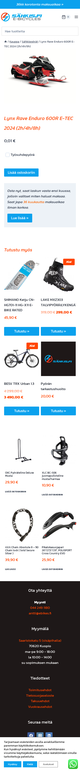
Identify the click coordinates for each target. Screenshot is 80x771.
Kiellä (30, 764)
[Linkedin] (49, 735)
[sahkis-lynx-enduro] (40, 76)
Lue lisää (10, 569)
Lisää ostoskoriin (21, 172)
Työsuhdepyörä (22, 154)
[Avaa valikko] (76, 17)
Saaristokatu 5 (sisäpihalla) (40, 640)
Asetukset (48, 764)
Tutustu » (21, 331)
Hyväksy (12, 764)
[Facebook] (30, 735)
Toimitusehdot (40, 690)
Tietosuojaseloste (40, 695)
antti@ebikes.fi (40, 613)
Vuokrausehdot (40, 706)
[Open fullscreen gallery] (71, 99)
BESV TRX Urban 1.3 (19, 383)
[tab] (40, 99)
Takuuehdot (40, 701)
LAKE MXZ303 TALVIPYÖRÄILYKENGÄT (59, 302)
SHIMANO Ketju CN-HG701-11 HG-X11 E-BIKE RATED (19, 305)
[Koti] (5, 41)
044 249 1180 (40, 607)
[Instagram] (40, 735)
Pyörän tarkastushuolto (53, 386)
